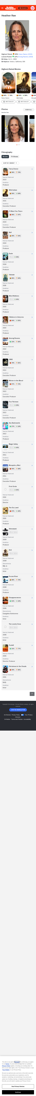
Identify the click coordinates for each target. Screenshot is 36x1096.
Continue (18, 1092)
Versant (17, 1062)
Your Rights (6, 1069)
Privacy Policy (6, 1066)
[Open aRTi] (32, 8)
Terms (7, 1063)
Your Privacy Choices (18, 1086)
